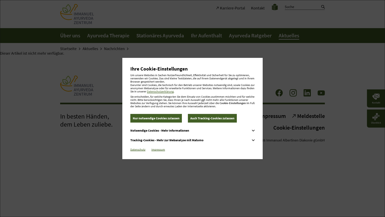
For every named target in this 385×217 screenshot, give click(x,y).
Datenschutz (137, 149)
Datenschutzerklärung (160, 91)
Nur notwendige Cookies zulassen (156, 118)
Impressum (158, 149)
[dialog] (192, 108)
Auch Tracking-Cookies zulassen (212, 118)
